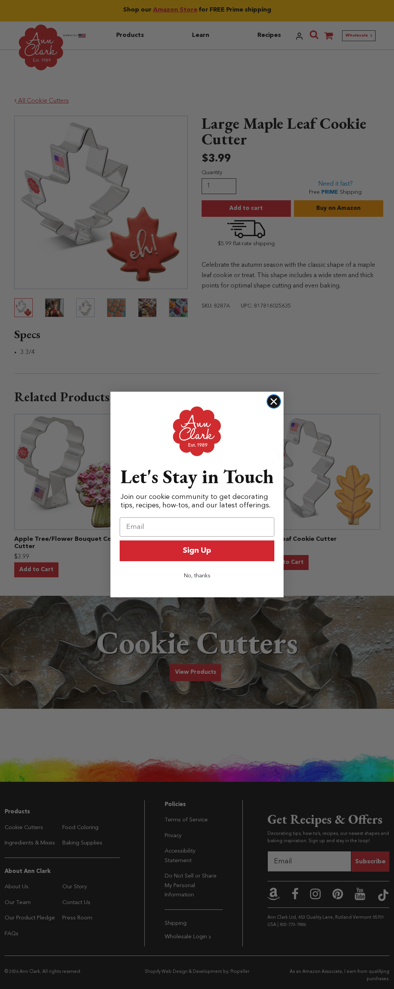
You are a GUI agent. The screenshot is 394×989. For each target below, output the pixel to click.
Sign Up (197, 551)
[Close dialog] (273, 401)
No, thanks (197, 575)
